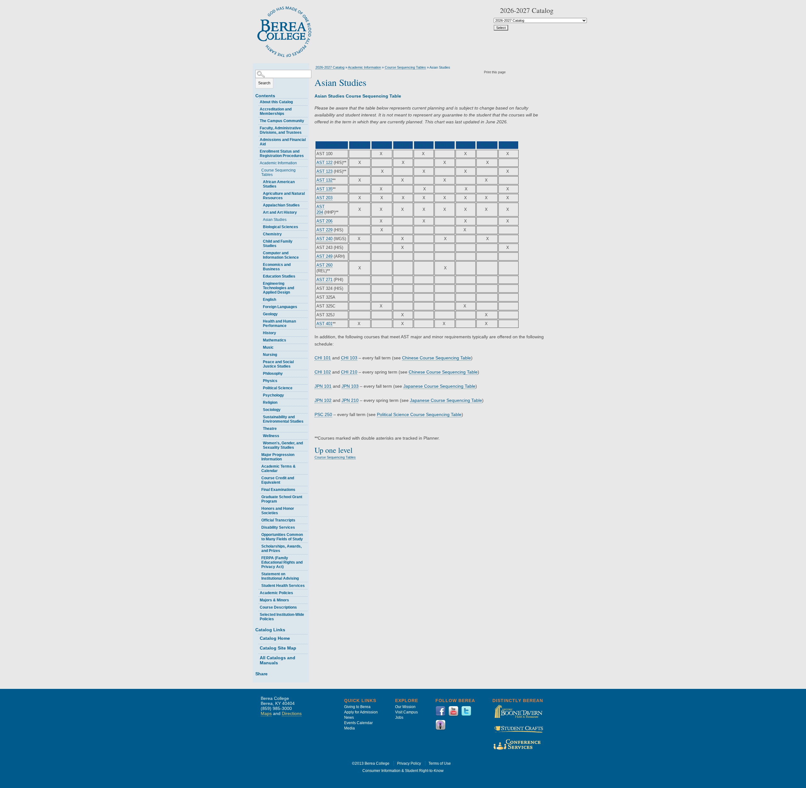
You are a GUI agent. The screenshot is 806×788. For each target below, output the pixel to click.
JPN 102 (323, 400)
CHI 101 (323, 357)
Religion (270, 402)
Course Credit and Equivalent (277, 480)
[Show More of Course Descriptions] (256, 606)
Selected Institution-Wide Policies (282, 616)
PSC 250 (323, 414)
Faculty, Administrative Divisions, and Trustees (281, 130)
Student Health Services (283, 585)
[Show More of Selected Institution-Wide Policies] (256, 613)
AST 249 (324, 256)
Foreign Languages (280, 307)
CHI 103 (349, 357)
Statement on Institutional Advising (280, 576)
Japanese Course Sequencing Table (439, 386)
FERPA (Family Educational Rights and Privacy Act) (282, 562)
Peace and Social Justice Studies (278, 364)
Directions (292, 713)
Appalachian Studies (281, 205)
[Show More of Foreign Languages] (260, 306)
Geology (270, 314)
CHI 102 (323, 371)
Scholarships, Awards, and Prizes (281, 548)
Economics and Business (277, 266)
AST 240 (324, 238)
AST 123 (324, 171)
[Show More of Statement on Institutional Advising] (258, 573)
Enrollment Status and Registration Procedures (282, 153)
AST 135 (324, 189)
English (269, 299)
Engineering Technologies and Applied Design (278, 288)
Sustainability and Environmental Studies (283, 419)
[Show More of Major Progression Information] (258, 454)
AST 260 (324, 265)
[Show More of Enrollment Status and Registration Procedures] (256, 150)
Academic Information (278, 163)
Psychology (273, 395)
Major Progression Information (277, 457)
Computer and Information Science (281, 255)
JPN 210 (350, 400)
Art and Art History (280, 212)
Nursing (270, 354)
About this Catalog (276, 102)
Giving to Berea (357, 707)
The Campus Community (282, 121)
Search (264, 83)
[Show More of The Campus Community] (256, 120)
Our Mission (405, 707)
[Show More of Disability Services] (258, 526)
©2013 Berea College (370, 763)
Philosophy (273, 373)
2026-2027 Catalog (329, 67)
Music (268, 347)
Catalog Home (275, 638)
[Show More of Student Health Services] (258, 584)
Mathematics (274, 340)
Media (349, 728)
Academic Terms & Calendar (278, 468)
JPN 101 (323, 386)
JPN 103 (350, 386)
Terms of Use (440, 763)
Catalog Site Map (278, 647)
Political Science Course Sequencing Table (419, 414)
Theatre (270, 428)
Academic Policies (276, 593)
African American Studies (279, 184)
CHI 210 (349, 371)
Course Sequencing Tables (278, 172)
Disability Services (278, 527)
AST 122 (324, 162)
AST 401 (324, 323)
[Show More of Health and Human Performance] (260, 320)
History (269, 333)
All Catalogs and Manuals (277, 660)
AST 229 (324, 230)
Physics (270, 381)
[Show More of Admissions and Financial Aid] (256, 139)
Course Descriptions (278, 607)
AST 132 (324, 180)
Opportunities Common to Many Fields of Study (282, 536)
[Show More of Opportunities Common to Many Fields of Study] (258, 533)
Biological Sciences (280, 227)
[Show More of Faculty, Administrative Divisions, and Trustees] (256, 127)
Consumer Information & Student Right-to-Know (403, 770)
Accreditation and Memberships (276, 111)
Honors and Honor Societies (277, 510)
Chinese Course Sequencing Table (436, 357)
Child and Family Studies (277, 243)
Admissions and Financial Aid (283, 142)
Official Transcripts (278, 520)
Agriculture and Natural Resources (284, 195)
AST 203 (324, 197)
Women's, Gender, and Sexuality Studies (283, 445)
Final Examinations (278, 489)
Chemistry (272, 234)
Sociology (272, 410)
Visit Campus (406, 712)
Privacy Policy (409, 763)
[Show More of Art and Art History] (260, 211)
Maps (266, 713)
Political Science (277, 388)
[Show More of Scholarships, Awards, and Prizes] (258, 545)
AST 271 (324, 279)
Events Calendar (358, 723)
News (349, 717)
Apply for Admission (361, 712)
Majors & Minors (274, 600)
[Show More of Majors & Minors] (256, 599)
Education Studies (279, 276)
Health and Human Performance (279, 323)
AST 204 (320, 209)
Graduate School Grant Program (281, 499)
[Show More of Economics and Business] (260, 263)
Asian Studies (275, 219)
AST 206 (324, 221)
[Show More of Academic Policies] (256, 592)
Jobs (399, 717)
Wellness (271, 436)
